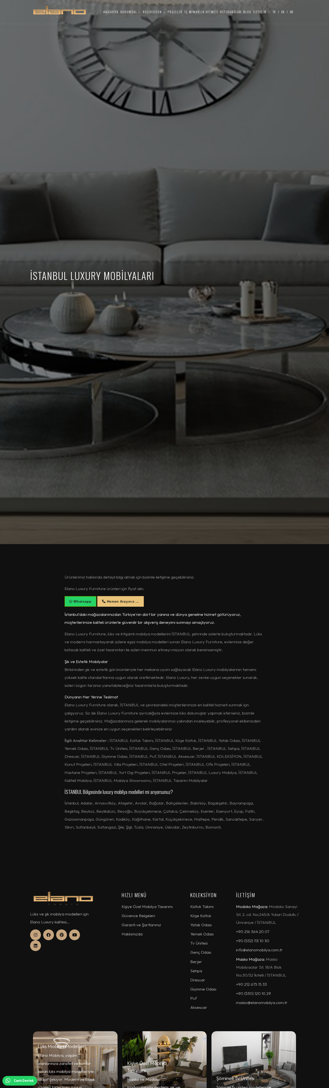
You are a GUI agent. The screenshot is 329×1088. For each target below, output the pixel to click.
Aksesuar (198, 1007)
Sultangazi (106, 827)
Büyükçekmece (147, 811)
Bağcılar (156, 802)
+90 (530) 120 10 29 (253, 993)
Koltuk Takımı (202, 906)
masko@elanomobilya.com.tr (262, 1002)
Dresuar (197, 979)
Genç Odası (200, 952)
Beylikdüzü (105, 811)
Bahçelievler (177, 802)
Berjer (196, 961)
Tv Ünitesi (199, 943)
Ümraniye (154, 827)
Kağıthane (141, 819)
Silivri (69, 827)
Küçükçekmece (178, 819)
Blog (247, 11)
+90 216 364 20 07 (252, 931)
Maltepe (202, 819)
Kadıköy (123, 819)
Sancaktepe (236, 819)
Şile (121, 827)
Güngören (105, 819)
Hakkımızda (132, 933)
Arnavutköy (105, 802)
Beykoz (87, 811)
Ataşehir (125, 802)
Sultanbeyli (85, 827)
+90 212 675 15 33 (251, 984)
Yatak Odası (201, 924)
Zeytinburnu (193, 827)
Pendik (217, 819)
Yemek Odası (202, 933)
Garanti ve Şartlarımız (141, 924)
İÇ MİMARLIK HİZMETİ (201, 11)
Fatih (249, 811)
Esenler (207, 811)
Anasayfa (110, 11)
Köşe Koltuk (200, 915)
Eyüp (238, 811)
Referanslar (230, 11)
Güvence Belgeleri (138, 915)
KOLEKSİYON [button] (153, 11)
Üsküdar (172, 827)
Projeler (175, 11)
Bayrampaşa (241, 802)
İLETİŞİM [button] (260, 11)
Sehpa (196, 970)
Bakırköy (198, 802)
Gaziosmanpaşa (79, 819)
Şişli (129, 827)
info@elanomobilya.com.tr (259, 949)
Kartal (158, 819)
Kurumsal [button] (129, 11)
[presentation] (44, 1081)
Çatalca (170, 811)
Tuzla (138, 827)
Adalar (86, 802)
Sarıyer (256, 819)
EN (282, 11)
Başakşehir (218, 802)
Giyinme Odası (203, 988)
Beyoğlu (124, 811)
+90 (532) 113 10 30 (252, 940)
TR (274, 11)
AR (291, 11)
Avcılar (141, 802)
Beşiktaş (72, 811)
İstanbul (72, 802)
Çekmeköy (189, 811)
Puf (193, 998)
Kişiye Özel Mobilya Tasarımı (147, 906)
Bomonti (213, 827)
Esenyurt (224, 811)
